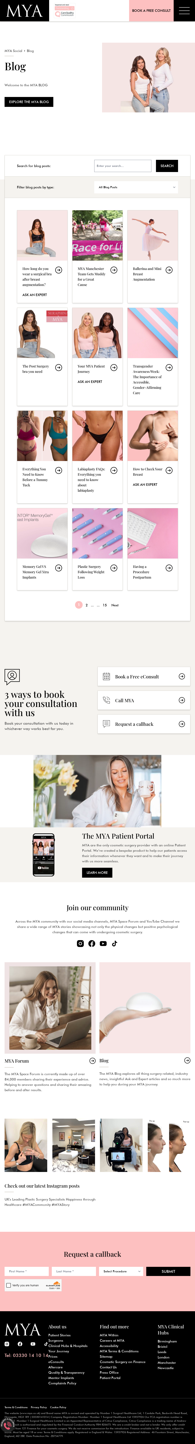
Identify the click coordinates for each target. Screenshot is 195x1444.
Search (167, 166)
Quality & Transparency (66, 1372)
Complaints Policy (62, 1383)
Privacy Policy (39, 1407)
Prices (53, 1356)
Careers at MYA (112, 1340)
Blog (30, 51)
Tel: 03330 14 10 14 (26, 1355)
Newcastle (166, 1368)
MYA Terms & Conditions (119, 1351)
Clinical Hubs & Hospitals (68, 1346)
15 (105, 605)
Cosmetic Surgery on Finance (122, 1362)
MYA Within (109, 1335)
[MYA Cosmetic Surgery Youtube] (103, 943)
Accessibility (109, 1346)
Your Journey (58, 1351)
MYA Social (13, 51)
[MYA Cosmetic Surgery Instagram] (80, 943)
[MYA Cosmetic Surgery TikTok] (114, 943)
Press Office (109, 1372)
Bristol (162, 1347)
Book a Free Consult (151, 11)
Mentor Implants (61, 1378)
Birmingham (167, 1341)
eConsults (56, 1362)
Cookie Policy (58, 1407)
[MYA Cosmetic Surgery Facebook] (91, 943)
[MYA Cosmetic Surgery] (24, 10)
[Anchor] (54, 165)
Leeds (162, 1352)
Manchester (167, 1363)
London (163, 1357)
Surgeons (55, 1340)
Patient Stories (59, 1335)
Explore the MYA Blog (29, 102)
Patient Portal (110, 1378)
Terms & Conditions (16, 1407)
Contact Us (108, 1367)
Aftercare (55, 1367)
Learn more (97, 873)
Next (114, 605)
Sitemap (106, 1356)
